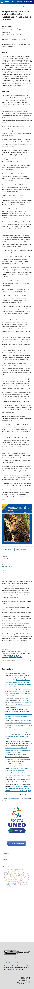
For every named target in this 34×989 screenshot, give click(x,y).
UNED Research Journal (11, 2)
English (5, 856)
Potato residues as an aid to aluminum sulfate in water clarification (18, 714)
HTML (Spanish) (21, 549)
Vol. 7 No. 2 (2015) (19, 6)
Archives (9, 6)
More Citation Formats (9, 660)
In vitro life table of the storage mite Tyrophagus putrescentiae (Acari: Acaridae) (18, 691)
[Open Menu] (2, 2)
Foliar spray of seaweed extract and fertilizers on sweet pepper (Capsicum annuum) (18, 702)
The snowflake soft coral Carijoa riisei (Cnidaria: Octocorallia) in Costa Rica (18, 723)
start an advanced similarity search (19, 798)
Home (3, 6)
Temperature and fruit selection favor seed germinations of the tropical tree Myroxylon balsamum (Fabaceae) (17, 759)
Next (29, 795)
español (5, 859)
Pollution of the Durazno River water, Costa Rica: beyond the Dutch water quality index (17, 682)
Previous (6, 795)
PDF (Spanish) (8, 549)
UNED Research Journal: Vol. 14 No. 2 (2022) (18, 791)
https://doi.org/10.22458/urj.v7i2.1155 (15, 39)
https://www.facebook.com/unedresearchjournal (19, 962)
